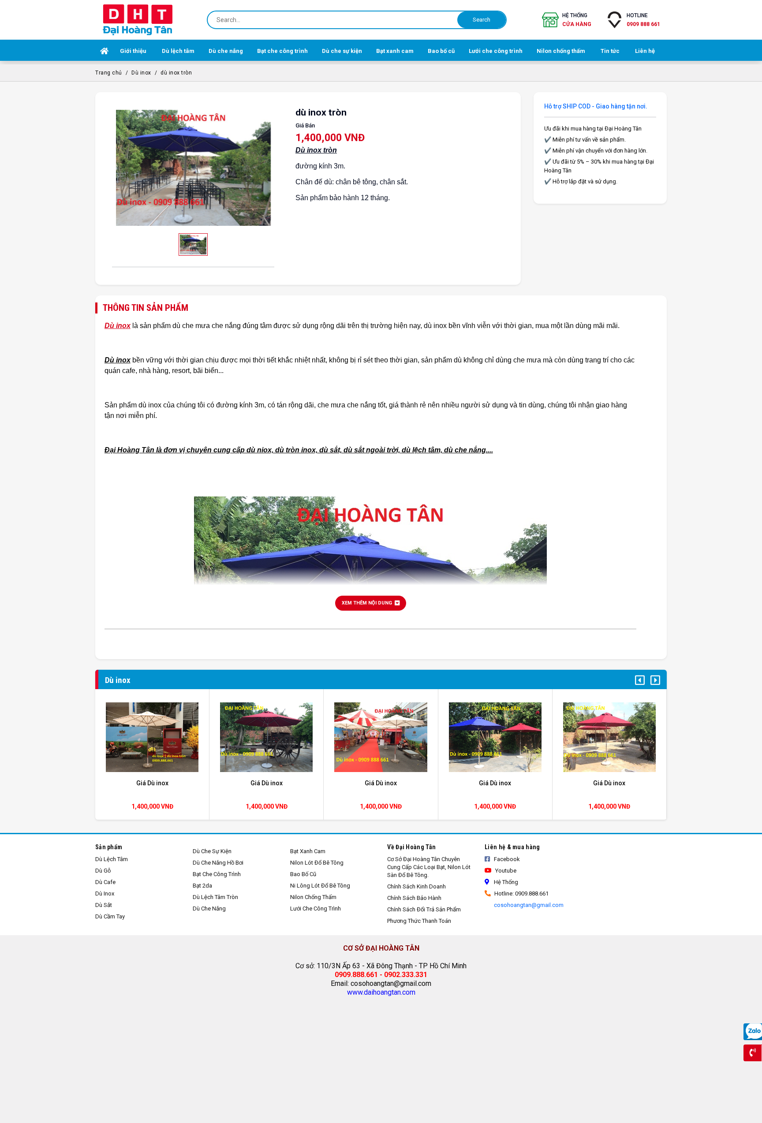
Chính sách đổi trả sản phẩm (424, 909)
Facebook (506, 859)
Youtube (505, 870)
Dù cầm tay (110, 916)
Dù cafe (105, 882)
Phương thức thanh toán (419, 921)
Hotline (643, 19)
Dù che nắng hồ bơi (218, 862)
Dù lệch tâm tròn (215, 897)
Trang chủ (108, 73)
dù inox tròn (176, 73)
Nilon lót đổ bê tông (317, 862)
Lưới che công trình (315, 908)
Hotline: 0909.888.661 (521, 893)
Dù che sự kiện (212, 851)
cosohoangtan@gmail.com (528, 905)
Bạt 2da (202, 885)
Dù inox (141, 73)
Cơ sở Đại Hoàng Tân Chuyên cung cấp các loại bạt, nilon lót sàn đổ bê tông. (429, 867)
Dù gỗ (103, 870)
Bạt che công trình (217, 874)
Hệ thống (576, 19)
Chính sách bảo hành (414, 898)
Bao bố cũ (303, 874)
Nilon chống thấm (313, 897)
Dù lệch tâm (111, 859)
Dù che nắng (209, 908)
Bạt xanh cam (307, 851)
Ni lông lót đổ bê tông (320, 885)
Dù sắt (103, 905)
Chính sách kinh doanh (416, 886)
